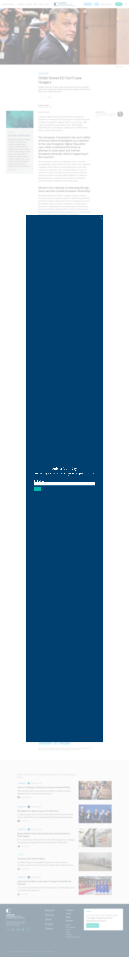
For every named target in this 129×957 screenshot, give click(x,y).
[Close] (101, 217)
